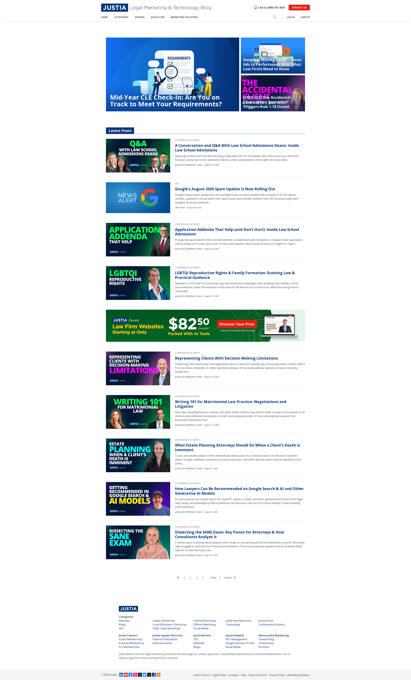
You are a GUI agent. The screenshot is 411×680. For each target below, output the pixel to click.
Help (243, 675)
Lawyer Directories (164, 620)
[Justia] (156, 8)
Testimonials (266, 643)
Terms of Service (257, 675)
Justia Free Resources (238, 620)
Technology (233, 624)
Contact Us (299, 7)
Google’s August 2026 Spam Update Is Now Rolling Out (225, 189)
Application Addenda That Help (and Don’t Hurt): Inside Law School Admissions (237, 232)
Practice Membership (131, 643)
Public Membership (130, 639)
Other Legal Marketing (166, 628)
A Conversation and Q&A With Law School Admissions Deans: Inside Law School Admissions (237, 147)
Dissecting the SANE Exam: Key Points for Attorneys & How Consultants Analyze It (229, 534)
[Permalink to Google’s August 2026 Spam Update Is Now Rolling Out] (138, 197)
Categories (126, 617)
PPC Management (236, 639)
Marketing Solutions (298, 675)
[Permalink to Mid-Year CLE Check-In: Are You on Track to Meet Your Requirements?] (172, 74)
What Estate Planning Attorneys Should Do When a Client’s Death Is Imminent (237, 447)
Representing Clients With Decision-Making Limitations (226, 358)
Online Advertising (204, 620)
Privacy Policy (277, 675)
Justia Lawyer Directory (168, 635)
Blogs (122, 624)
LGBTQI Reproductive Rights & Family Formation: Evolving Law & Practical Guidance (235, 275)
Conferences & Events (187, 140)
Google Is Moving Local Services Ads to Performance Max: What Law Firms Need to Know (272, 64)
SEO (177, 183)
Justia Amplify (235, 635)
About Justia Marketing (273, 635)
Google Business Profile (240, 643)
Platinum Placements (165, 639)
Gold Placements (162, 643)
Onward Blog (266, 639)
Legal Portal (219, 675)
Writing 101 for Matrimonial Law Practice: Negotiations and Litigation (230, 404)
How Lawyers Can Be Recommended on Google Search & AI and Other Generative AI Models (239, 491)
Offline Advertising (204, 624)
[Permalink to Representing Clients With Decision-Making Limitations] (138, 368)
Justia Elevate (202, 635)
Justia (113, 674)
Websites (124, 620)
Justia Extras (265, 620)
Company (233, 675)
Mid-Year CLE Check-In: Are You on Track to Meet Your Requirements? (166, 100)
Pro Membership (129, 647)
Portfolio (263, 647)
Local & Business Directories (170, 624)
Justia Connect (128, 635)
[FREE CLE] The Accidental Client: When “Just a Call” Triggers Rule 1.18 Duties (266, 102)
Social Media (200, 628)
